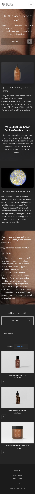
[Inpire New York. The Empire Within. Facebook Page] (15, 483)
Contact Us (17, 473)
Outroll (18, 488)
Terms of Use (17, 479)
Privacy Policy (17, 476)
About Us (17, 470)
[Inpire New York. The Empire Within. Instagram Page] (19, 483)
